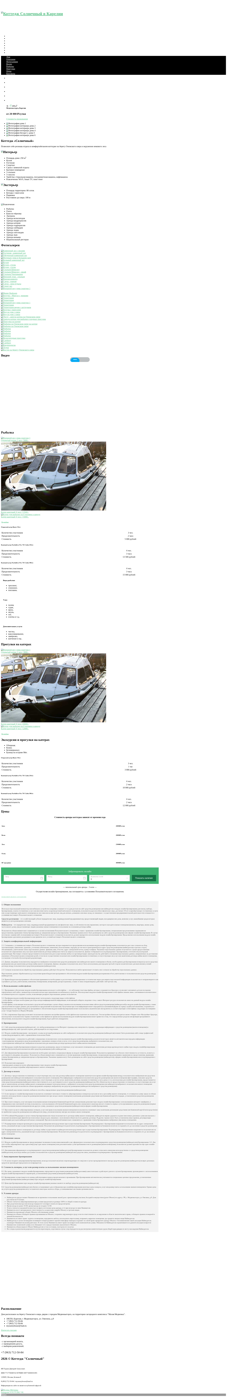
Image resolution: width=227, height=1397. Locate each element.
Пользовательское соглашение (13, 897)
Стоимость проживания (17, 119)
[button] (9, 1330)
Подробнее (5, 522)
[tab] (80, 522)
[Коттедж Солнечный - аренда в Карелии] (32, 13)
